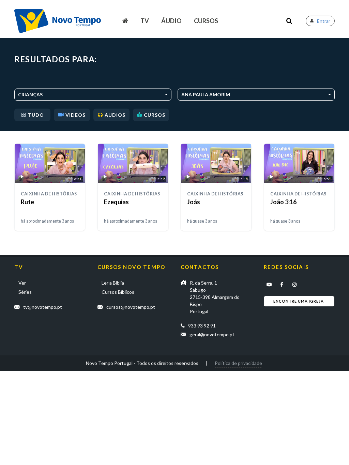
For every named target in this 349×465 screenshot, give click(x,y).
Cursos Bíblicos (118, 292)
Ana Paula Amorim (205, 94)
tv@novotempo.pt (42, 307)
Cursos (206, 21)
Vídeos (75, 115)
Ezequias (116, 202)
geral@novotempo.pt (211, 334)
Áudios (115, 115)
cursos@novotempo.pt (130, 307)
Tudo (36, 115)
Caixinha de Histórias (49, 193)
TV (144, 21)
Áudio (171, 21)
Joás (193, 202)
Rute (27, 202)
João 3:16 (283, 202)
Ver (22, 283)
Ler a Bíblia (113, 283)
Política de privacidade (238, 363)
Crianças (30, 94)
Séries (25, 292)
